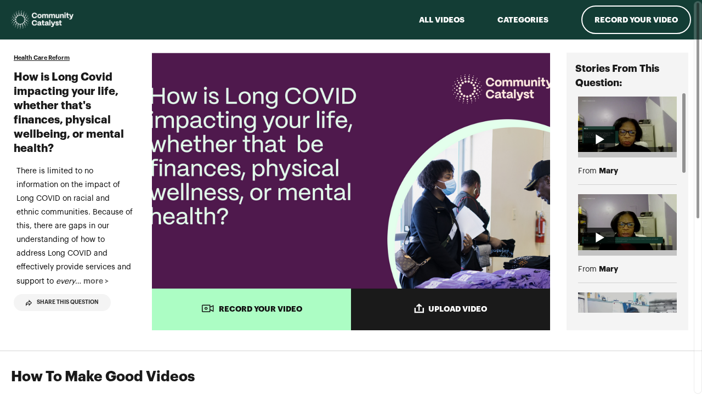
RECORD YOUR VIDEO (260, 309)
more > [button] (96, 281)
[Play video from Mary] (627, 124)
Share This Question (68, 302)
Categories (522, 20)
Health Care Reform (42, 58)
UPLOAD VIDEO (457, 309)
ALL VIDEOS (442, 20)
